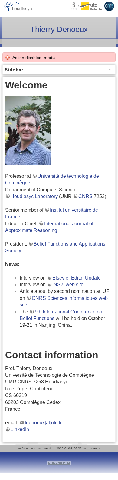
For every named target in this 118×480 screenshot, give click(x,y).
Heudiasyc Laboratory (34, 196)
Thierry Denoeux (59, 29)
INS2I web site (68, 284)
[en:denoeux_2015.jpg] (28, 130)
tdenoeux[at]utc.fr (43, 422)
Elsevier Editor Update (76, 277)
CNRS (85, 196)
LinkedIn (20, 429)
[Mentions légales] (59, 462)
